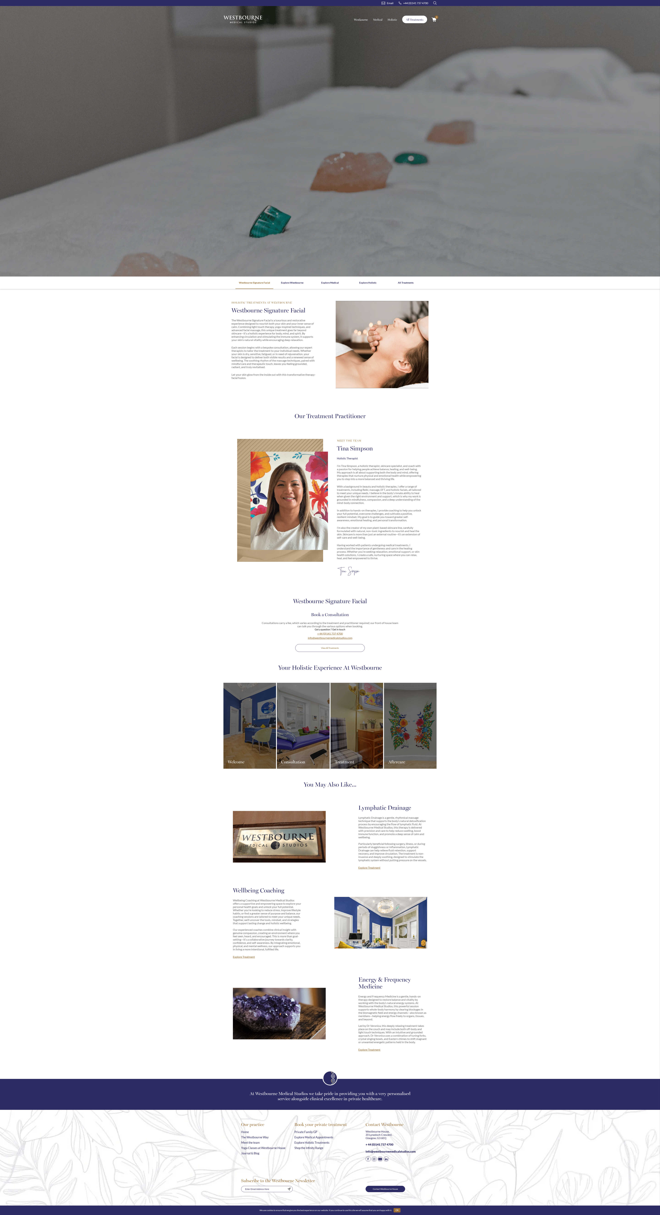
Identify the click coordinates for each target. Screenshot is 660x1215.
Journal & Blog (250, 1153)
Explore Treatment (369, 867)
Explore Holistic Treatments (311, 1142)
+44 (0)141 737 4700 (415, 3)
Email (390, 3)
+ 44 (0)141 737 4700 (330, 633)
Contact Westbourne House (385, 1189)
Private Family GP (305, 1132)
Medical (377, 19)
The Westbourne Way (255, 1137)
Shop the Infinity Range (308, 1148)
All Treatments (414, 19)
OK (397, 1210)
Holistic (392, 19)
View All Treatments (330, 648)
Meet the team (250, 1142)
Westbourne (361, 19)
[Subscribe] (289, 1189)
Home (245, 1132)
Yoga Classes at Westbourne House (263, 1148)
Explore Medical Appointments (313, 1137)
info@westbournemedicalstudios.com (330, 637)
